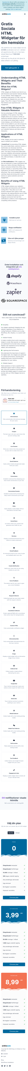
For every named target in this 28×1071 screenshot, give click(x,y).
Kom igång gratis (11, 68)
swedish (5, 1053)
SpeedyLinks (6, 2)
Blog (2, 1060)
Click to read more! (15, 9)
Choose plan (14, 897)
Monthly (11, 833)
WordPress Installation (7, 1062)
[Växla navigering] (25, 14)
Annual (17, 833)
